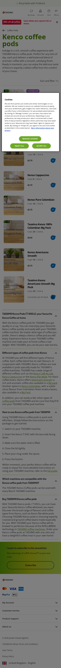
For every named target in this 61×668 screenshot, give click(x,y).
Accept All (42, 146)
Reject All (19, 146)
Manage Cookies (30, 139)
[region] (31, 122)
